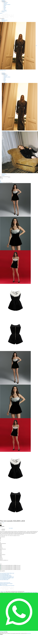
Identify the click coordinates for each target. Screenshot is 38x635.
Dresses (5, 5)
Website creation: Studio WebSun (32, 592)
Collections (3, 0)
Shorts (5, 8)
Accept (1, 634)
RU (1, 13)
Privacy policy (25, 592)
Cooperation (3, 21)
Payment (3, 19)
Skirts (4, 6)
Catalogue (3, 1)
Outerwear (5, 3)
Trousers (5, 82)
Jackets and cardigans (7, 4)
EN (0, 13)
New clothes (8, 582)
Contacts (3, 11)
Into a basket (11, 528)
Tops (4, 9)
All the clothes (6, 2)
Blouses (5, 7)
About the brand (4, 10)
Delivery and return (4, 20)
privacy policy (29, 633)
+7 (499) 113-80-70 (3, 591)
